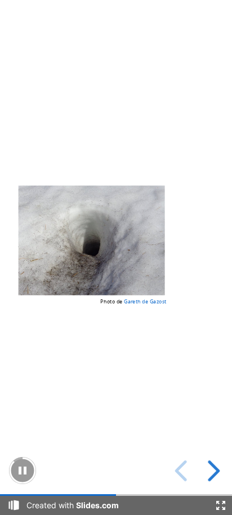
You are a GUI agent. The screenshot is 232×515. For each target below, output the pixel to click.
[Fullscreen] (220, 505)
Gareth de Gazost (145, 300)
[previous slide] (182, 470)
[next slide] (212, 470)
